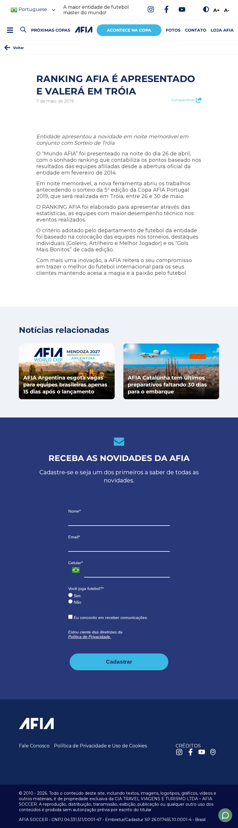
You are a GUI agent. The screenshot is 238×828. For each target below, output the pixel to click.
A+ (216, 10)
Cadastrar (119, 662)
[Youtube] (181, 10)
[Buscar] (33, 25)
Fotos (173, 30)
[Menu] (9, 30)
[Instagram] (150, 10)
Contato (195, 30)
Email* (74, 537)
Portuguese (32, 9)
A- (226, 10)
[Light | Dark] (206, 9)
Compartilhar (182, 100)
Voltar (18, 47)
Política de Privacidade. (89, 636)
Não (77, 602)
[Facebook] (166, 10)
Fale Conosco (34, 746)
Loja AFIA (222, 30)
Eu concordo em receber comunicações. (110, 617)
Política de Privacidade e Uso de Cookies (100, 746)
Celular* (75, 562)
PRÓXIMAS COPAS (50, 30)
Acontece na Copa (129, 30)
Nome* (74, 511)
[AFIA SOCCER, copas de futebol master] (83, 29)
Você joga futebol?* (86, 588)
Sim (77, 595)
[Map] (213, 753)
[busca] (23, 30)
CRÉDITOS (188, 746)
